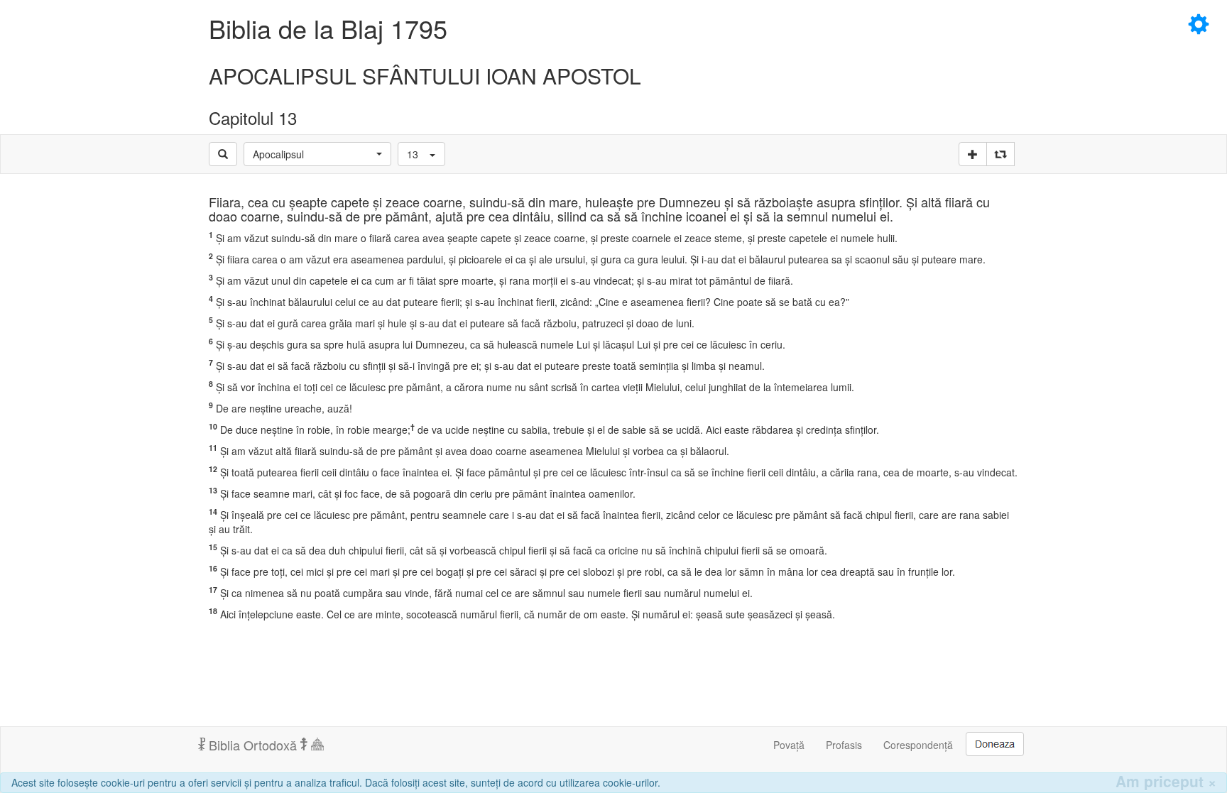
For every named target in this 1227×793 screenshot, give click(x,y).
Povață (789, 745)
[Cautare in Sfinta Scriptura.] (223, 154)
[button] (317, 154)
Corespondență (918, 745)
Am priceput (1166, 781)
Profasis (844, 745)
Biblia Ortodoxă (252, 744)
